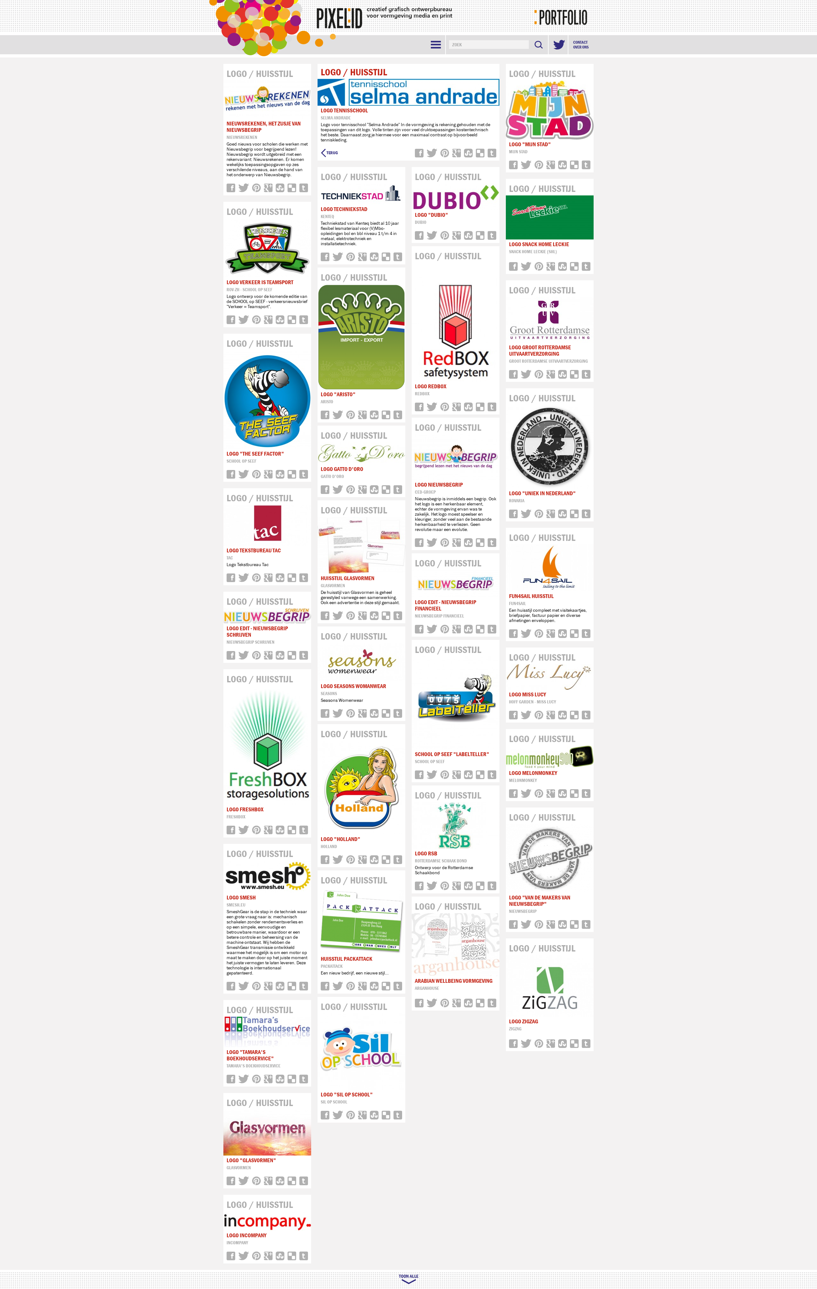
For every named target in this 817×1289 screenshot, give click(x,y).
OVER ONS (581, 47)
